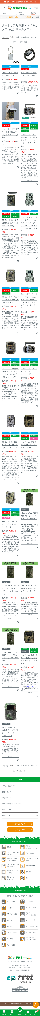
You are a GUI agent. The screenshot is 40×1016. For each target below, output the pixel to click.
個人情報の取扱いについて (20, 990)
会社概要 (20, 986)
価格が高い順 (34, 37)
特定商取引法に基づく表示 (20, 988)
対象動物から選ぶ (13, 17)
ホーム (5, 17)
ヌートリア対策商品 (25, 17)
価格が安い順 (25, 37)
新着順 (17, 37)
